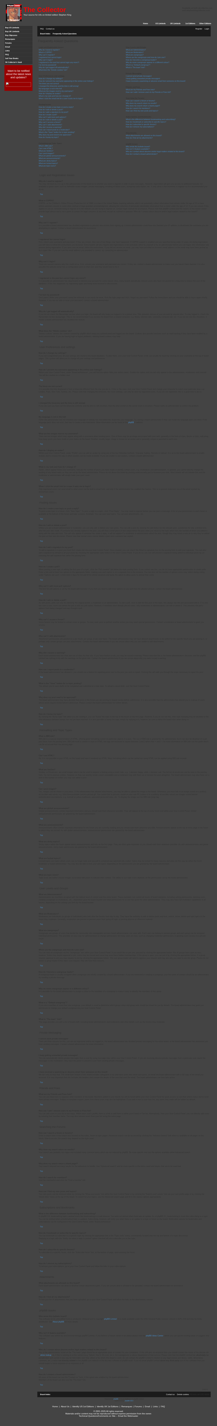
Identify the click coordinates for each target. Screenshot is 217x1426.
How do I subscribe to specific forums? (141, 124)
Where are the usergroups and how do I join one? (145, 57)
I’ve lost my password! (47, 65)
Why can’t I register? (47, 55)
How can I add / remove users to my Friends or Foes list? (148, 92)
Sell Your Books (11, 58)
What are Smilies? (46, 151)
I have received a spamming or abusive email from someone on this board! (155, 81)
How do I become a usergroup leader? (141, 60)
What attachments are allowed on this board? (144, 136)
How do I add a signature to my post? (53, 112)
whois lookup (45, 1355)
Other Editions (205, 23)
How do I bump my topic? (49, 137)
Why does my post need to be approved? (55, 135)
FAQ (7, 55)
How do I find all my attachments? (139, 138)
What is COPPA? (45, 52)
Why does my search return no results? (141, 103)
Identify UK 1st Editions (107, 1406)
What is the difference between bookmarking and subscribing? (151, 119)
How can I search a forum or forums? (140, 101)
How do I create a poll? (48, 115)
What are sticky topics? (48, 161)
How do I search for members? (138, 108)
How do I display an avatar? (50, 93)
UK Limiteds (175, 23)
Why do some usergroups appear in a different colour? (147, 62)
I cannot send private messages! (139, 76)
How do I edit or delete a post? (51, 110)
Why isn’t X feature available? (138, 149)
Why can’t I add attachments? (50, 125)
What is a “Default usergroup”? (138, 65)
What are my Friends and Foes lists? (140, 90)
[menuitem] (41, 29)
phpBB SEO (129, 1401)
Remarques (10, 39)
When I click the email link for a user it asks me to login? (61, 99)
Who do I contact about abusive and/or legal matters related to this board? (155, 151)
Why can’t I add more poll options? (52, 117)
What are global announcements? (52, 156)
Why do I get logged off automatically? (54, 67)
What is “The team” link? (135, 67)
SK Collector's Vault (13, 62)
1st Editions (190, 23)
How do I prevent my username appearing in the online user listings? (66, 81)
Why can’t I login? (46, 60)
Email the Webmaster (128, 1416)
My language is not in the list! (50, 89)
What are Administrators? (136, 50)
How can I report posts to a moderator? (54, 130)
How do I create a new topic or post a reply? (56, 107)
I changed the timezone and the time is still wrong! (59, 86)
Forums (8, 43)
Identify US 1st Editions (83, 1406)
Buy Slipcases (11, 35)
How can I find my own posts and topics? (142, 111)
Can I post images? (46, 153)
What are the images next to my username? (56, 91)
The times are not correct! (49, 84)
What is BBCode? (46, 146)
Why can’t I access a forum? (50, 122)
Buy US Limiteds (12, 28)
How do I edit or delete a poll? (51, 120)
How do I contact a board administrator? (142, 154)
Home (145, 23)
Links (7, 51)
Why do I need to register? (49, 50)
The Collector (44, 9)
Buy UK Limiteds (12, 31)
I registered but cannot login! (50, 57)
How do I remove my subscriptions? (140, 127)
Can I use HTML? (46, 148)
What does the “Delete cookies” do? (53, 70)
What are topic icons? (47, 166)
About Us (65, 1406)
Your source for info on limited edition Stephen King (47, 15)
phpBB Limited (110, 1319)
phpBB (131, 422)
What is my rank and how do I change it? (55, 96)
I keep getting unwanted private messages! (143, 79)
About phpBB (58, 1322)
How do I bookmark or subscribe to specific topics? (146, 122)
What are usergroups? (135, 55)
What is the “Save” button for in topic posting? (57, 132)
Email (7, 47)
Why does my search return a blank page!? (143, 106)
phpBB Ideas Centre (154, 1336)
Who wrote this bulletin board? (138, 147)
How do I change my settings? (51, 79)
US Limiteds (160, 23)
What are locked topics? (48, 163)
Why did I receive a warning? (50, 127)
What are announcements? (49, 158)
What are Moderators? (135, 52)
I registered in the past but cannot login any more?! (59, 62)
